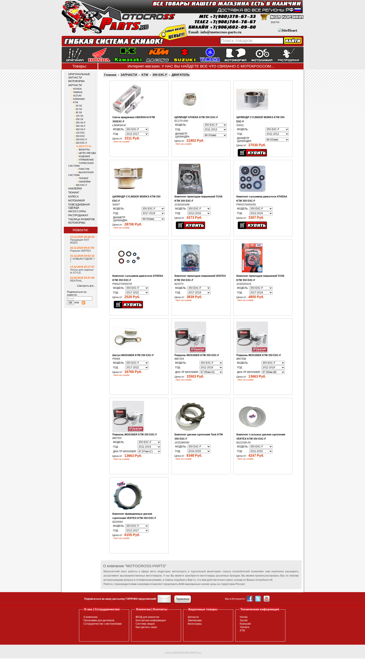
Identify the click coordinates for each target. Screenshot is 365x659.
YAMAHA (77, 92)
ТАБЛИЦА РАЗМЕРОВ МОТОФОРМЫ (81, 221)
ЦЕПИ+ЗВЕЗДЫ (87, 153)
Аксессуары (195, 623)
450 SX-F (81, 129)
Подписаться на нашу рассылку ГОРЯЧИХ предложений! (120, 598)
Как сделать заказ (146, 627)
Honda (244, 617)
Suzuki (244, 620)
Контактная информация (151, 620)
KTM (75, 102)
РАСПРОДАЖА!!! (78, 215)
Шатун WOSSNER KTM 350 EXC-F (133, 355)
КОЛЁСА (73, 196)
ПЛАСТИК (84, 169)
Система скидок (145, 623)
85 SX (79, 112)
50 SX (79, 105)
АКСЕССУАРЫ (77, 211)
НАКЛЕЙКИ (85, 181)
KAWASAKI (79, 99)
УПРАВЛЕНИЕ (86, 159)
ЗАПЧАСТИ (75, 85)
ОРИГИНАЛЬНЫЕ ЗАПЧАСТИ (79, 76)
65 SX (79, 109)
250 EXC (80, 136)
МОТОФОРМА (76, 81)
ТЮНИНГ (84, 178)
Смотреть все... (86, 285)
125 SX (79, 116)
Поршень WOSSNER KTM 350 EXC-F (196, 355)
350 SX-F (81, 126)
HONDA (77, 89)
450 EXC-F (81, 185)
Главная (110, 74)
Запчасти (193, 617)
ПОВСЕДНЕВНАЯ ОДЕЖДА (79, 206)
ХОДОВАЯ (84, 156)
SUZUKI (77, 95)
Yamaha (244, 627)
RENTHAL (76, 280)
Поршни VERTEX (80, 250)
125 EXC (80, 132)
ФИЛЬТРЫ (84, 149)
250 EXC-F (81, 139)
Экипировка (195, 620)
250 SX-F (81, 122)
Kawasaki (245, 623)
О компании (90, 617)
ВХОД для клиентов (147, 617)
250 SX (79, 119)
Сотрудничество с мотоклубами (102, 623)
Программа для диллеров (98, 620)
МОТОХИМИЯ (76, 200)
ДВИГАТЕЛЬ (85, 146)
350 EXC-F (81, 143)
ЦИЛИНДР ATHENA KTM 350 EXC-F (196, 117)
